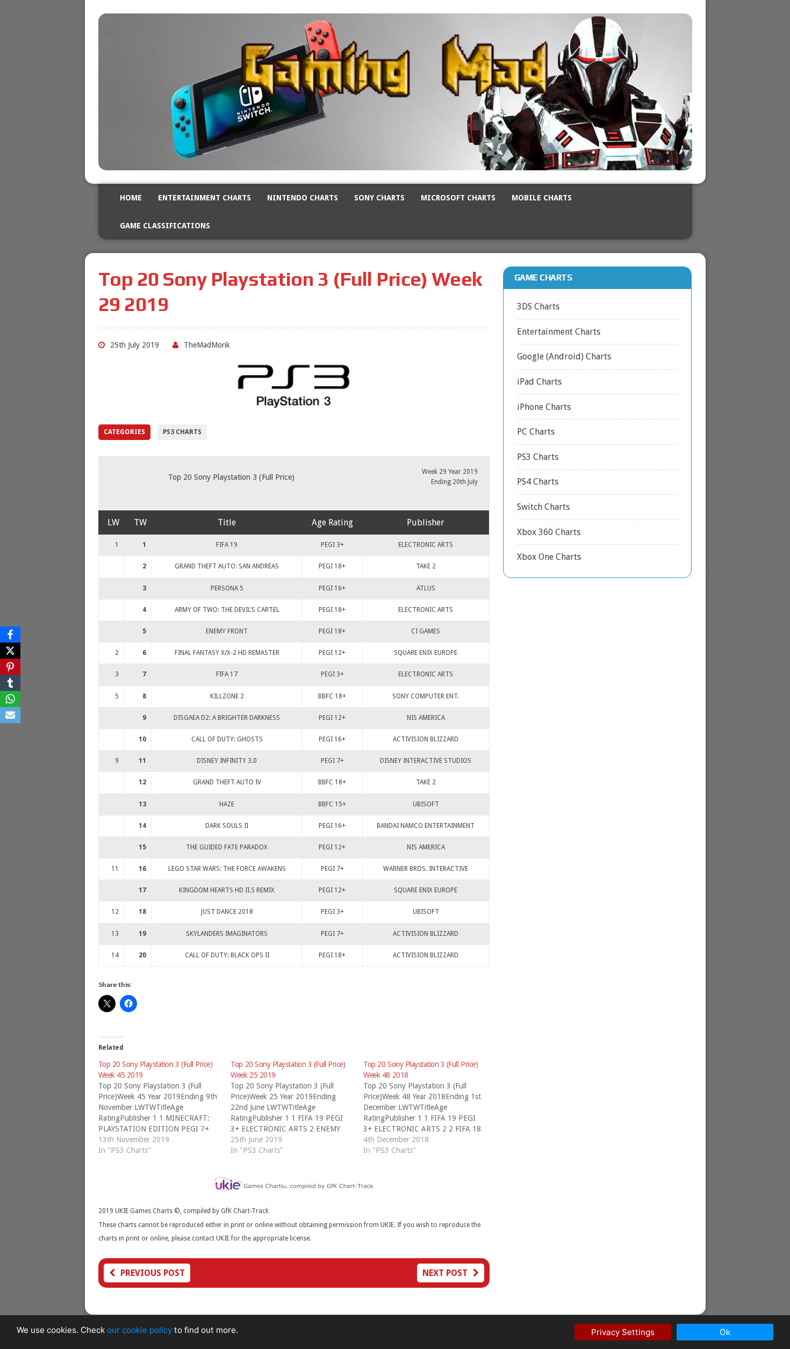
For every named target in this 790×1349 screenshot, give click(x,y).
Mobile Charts (542, 197)
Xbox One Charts (549, 557)
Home (131, 197)
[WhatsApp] (10, 699)
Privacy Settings (623, 1332)
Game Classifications (165, 225)
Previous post (152, 1273)
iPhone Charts (544, 407)
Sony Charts (379, 197)
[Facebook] (10, 634)
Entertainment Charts (204, 197)
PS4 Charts (537, 482)
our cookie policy (139, 1330)
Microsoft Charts (458, 197)
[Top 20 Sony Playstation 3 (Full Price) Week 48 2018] (429, 1107)
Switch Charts (543, 507)
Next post (445, 1273)
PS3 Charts (182, 432)
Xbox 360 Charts (548, 532)
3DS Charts (538, 306)
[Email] (10, 715)
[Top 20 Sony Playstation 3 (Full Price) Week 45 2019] (164, 1107)
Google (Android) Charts (564, 356)
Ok (725, 1332)
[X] (10, 651)
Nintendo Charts (302, 197)
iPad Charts (539, 382)
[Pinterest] (10, 667)
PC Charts (536, 432)
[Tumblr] (10, 683)
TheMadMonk (207, 345)
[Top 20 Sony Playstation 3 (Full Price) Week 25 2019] (297, 1107)
